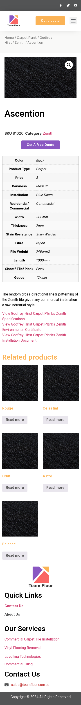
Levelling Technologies (22, 656)
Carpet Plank (27, 38)
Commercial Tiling (18, 664)
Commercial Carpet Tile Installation (31, 639)
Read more (15, 420)
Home (9, 38)
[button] (73, 20)
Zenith (20, 43)
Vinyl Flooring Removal (22, 648)
